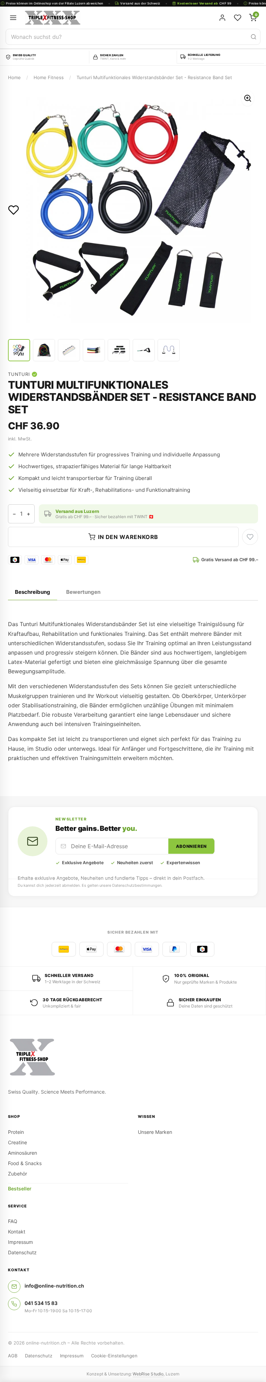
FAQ (12, 1221)
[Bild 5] (119, 350)
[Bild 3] (69, 350)
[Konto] (222, 17)
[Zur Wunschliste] (13, 210)
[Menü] (13, 17)
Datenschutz (22, 1252)
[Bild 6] (144, 350)
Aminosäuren (22, 1153)
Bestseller (20, 1188)
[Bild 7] (169, 350)
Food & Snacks (25, 1163)
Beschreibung (32, 592)
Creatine (17, 1142)
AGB (12, 1355)
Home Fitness (49, 77)
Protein (16, 1132)
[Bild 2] (44, 350)
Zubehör (17, 1174)
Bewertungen (83, 592)
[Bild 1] (19, 350)
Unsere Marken (155, 1132)
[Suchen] (253, 36)
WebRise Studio (148, 1373)
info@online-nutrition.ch (54, 1286)
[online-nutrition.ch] (96, 18)
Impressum (20, 1242)
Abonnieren (191, 846)
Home (14, 77)
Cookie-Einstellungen (114, 1355)
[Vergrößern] (247, 98)
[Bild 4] (94, 350)
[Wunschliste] (237, 17)
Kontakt (16, 1231)
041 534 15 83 (41, 1303)
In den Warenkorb (128, 536)
